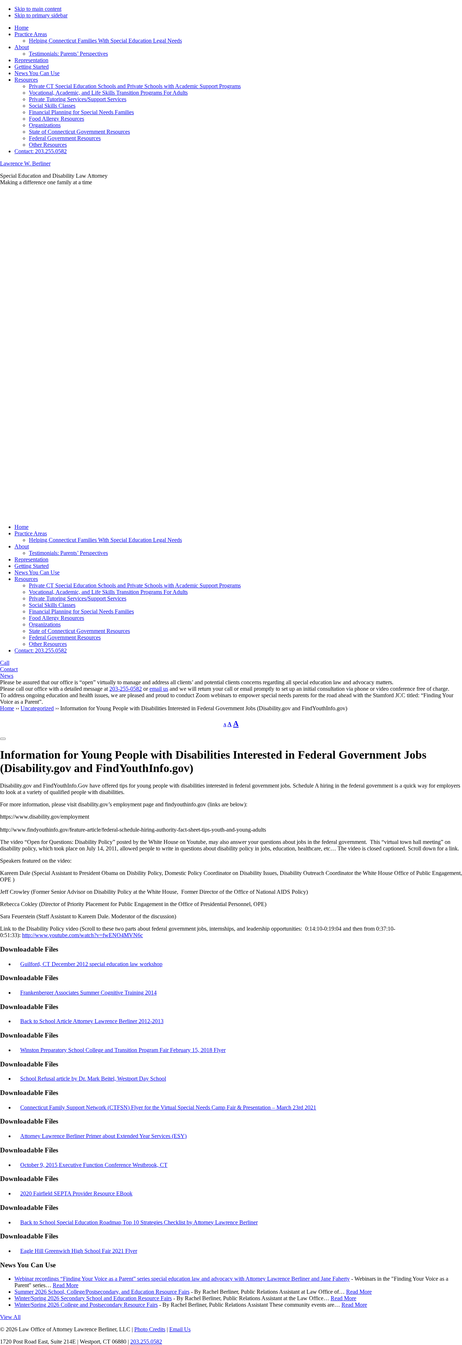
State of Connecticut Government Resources (79, 631)
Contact (9, 669)
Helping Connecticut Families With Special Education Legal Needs (105, 540)
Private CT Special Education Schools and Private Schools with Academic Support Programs (135, 585)
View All (10, 1317)
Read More (65, 1285)
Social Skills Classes (52, 605)
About (21, 546)
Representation (31, 559)
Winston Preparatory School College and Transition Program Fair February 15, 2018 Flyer (123, 1050)
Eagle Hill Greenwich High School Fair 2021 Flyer (78, 1251)
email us (158, 689)
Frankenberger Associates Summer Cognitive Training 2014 (88, 993)
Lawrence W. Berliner (25, 163)
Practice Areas (30, 533)
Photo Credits (149, 1329)
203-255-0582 (125, 689)
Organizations (45, 624)
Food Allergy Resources (56, 618)
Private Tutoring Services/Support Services (77, 598)
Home (21, 527)
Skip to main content (37, 9)
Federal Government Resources (65, 637)
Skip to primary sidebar (40, 15)
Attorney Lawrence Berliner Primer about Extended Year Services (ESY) (103, 1136)
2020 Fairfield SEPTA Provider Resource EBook (76, 1193)
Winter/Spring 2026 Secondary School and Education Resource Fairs (93, 1298)
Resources (26, 579)
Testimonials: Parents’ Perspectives (68, 553)
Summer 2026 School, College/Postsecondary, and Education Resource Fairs (101, 1292)
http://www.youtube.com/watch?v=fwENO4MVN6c (82, 935)
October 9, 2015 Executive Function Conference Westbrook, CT (93, 1165)
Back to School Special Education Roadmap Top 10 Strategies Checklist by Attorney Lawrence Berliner (139, 1222)
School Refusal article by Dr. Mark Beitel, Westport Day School (93, 1078)
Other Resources (48, 644)
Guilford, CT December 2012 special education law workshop (91, 964)
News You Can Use (37, 572)
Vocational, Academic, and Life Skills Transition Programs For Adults (108, 592)
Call (4, 663)
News (6, 676)
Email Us (180, 1329)
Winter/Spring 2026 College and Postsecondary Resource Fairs (86, 1305)
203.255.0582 (146, 1341)
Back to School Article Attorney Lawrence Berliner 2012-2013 (92, 1021)
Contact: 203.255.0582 (40, 650)
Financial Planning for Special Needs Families (81, 611)
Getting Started (31, 566)
